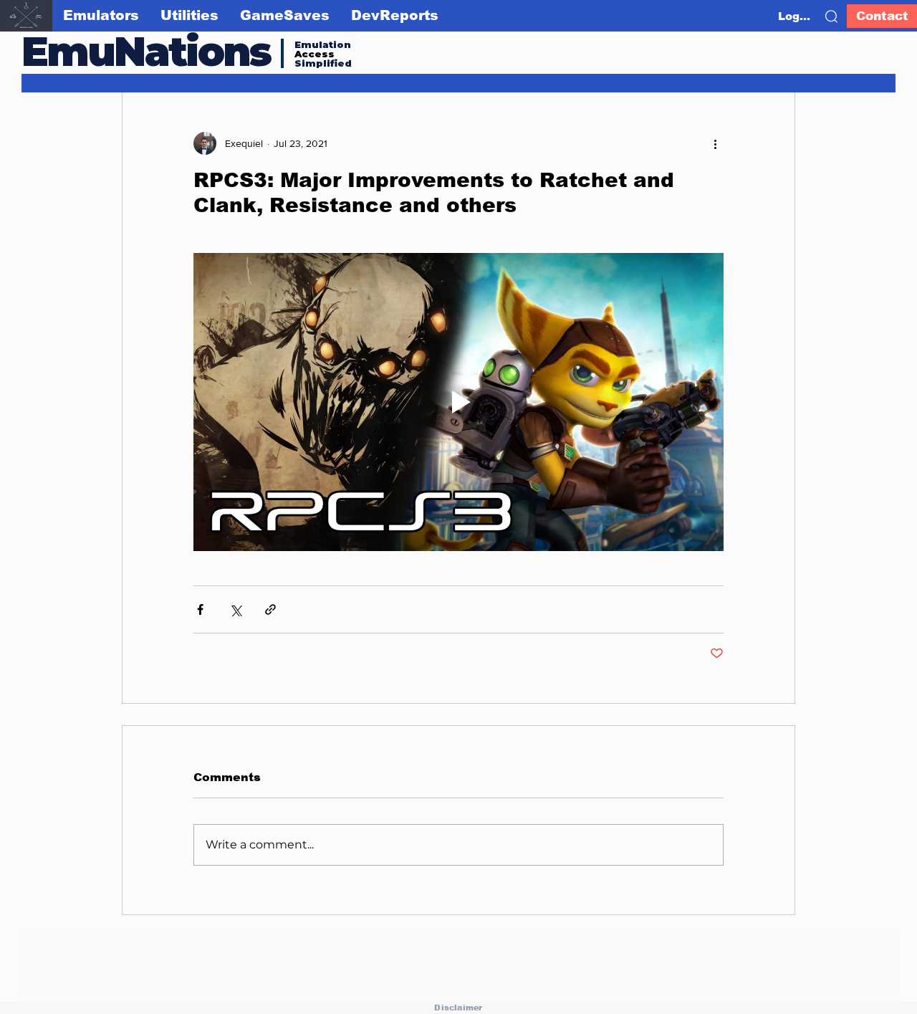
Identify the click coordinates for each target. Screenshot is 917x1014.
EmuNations (146, 51)
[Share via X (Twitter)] (235, 609)
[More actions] (715, 143)
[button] (831, 16)
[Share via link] (270, 609)
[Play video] (458, 402)
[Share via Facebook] (200, 609)
